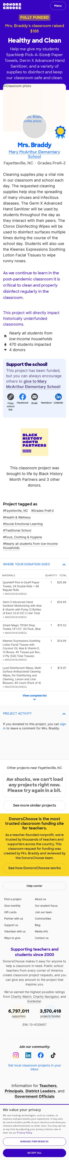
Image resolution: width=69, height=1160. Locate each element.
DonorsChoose (12, 6)
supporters (18, 1013)
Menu (58, 5)
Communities (43, 918)
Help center (34, 886)
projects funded (50, 1013)
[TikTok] (53, 1055)
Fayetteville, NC (16, 510)
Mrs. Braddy (34, 145)
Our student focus (46, 905)
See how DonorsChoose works (34, 868)
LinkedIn (58, 402)
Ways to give (12, 937)
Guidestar (34, 1001)
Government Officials (34, 1096)
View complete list (35, 695)
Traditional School (18, 530)
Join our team (43, 912)
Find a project (12, 899)
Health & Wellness (18, 517)
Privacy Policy (24, 1132)
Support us (11, 925)
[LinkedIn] (28, 1055)
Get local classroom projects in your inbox (34, 1067)
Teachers (48, 1085)
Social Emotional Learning (24, 524)
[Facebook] (40, 1055)
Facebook (22, 402)
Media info (41, 931)
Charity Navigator (46, 996)
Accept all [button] (34, 1152)
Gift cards (10, 912)
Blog (37, 925)
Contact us (41, 937)
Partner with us (13, 918)
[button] (10, 401)
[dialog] (34, 1132)
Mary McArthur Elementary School (34, 154)
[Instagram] (15, 1055)
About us (40, 899)
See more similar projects (34, 805)
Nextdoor (46, 402)
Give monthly (12, 905)
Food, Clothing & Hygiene (23, 537)
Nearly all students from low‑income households (30, 546)
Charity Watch (21, 996)
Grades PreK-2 (43, 510)
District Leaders (40, 1091)
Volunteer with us (14, 931)
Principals (14, 1091)
